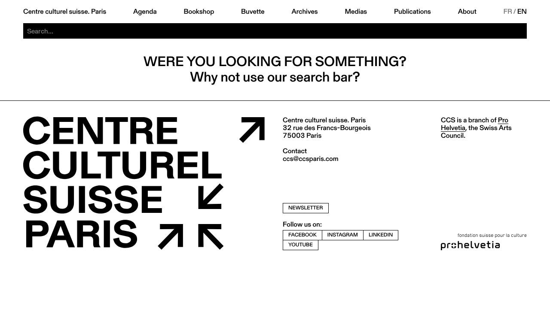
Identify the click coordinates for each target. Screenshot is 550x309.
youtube (300, 244)
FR (508, 11)
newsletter (305, 208)
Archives (304, 11)
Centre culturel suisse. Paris (64, 11)
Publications (412, 11)
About (467, 11)
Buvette (253, 11)
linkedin (381, 235)
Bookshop (198, 11)
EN (522, 11)
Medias (356, 11)
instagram (342, 235)
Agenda (145, 11)
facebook (302, 235)
